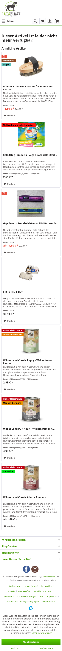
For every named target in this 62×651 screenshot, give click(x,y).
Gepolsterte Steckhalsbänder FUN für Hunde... (31, 223)
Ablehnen (16, 648)
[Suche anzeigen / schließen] (35, 21)
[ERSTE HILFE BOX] (31, 272)
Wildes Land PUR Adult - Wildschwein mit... (29, 428)
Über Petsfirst (24, 591)
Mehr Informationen (42, 632)
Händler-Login (14, 586)
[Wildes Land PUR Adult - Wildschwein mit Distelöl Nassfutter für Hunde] (31, 409)
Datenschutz (8, 596)
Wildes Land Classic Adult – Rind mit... (26, 497)
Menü (10, 21)
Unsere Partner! (31, 586)
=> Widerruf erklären (43, 591)
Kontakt (11, 591)
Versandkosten (49, 576)
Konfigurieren (46, 648)
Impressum (52, 596)
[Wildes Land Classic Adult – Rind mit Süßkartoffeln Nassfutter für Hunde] (31, 477)
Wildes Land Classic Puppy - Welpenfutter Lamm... (27, 362)
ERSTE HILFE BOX (13, 292)
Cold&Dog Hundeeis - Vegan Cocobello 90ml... (30, 155)
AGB (41, 596)
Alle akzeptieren (31, 641)
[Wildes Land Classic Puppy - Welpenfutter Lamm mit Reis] (31, 340)
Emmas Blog (46, 586)
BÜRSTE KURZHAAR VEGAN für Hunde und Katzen (28, 88)
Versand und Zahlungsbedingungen (23, 601)
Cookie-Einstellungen (26, 596)
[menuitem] (8, 21)
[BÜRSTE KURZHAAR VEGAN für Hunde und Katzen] (31, 66)
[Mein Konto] (50, 21)
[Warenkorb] (57, 21)
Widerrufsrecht (48, 601)
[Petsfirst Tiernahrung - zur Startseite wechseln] (11, 9)
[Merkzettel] (42, 21)
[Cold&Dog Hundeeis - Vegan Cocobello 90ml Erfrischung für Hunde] (31, 135)
